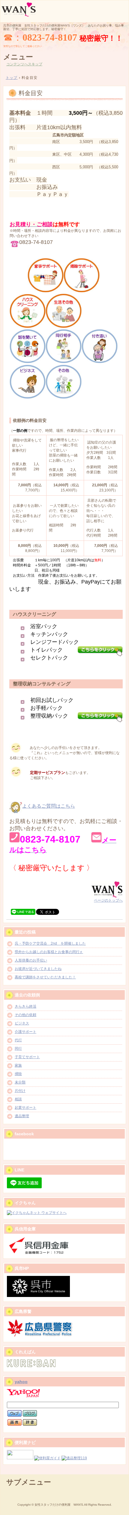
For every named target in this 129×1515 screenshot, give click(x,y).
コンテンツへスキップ (24, 64)
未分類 (20, 1082)
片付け (20, 1091)
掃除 (18, 1074)
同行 (18, 1048)
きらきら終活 (25, 1006)
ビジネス (22, 1023)
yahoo (21, 1381)
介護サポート (25, 1032)
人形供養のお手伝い (31, 960)
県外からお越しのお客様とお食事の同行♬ (49, 952)
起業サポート (25, 1107)
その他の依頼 (25, 1015)
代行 (18, 1040)
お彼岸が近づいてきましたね (38, 969)
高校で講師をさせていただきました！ (45, 977)
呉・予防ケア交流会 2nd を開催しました (50, 943)
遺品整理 (22, 1116)
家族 (18, 1065)
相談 (18, 1099)
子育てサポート (27, 1057)
